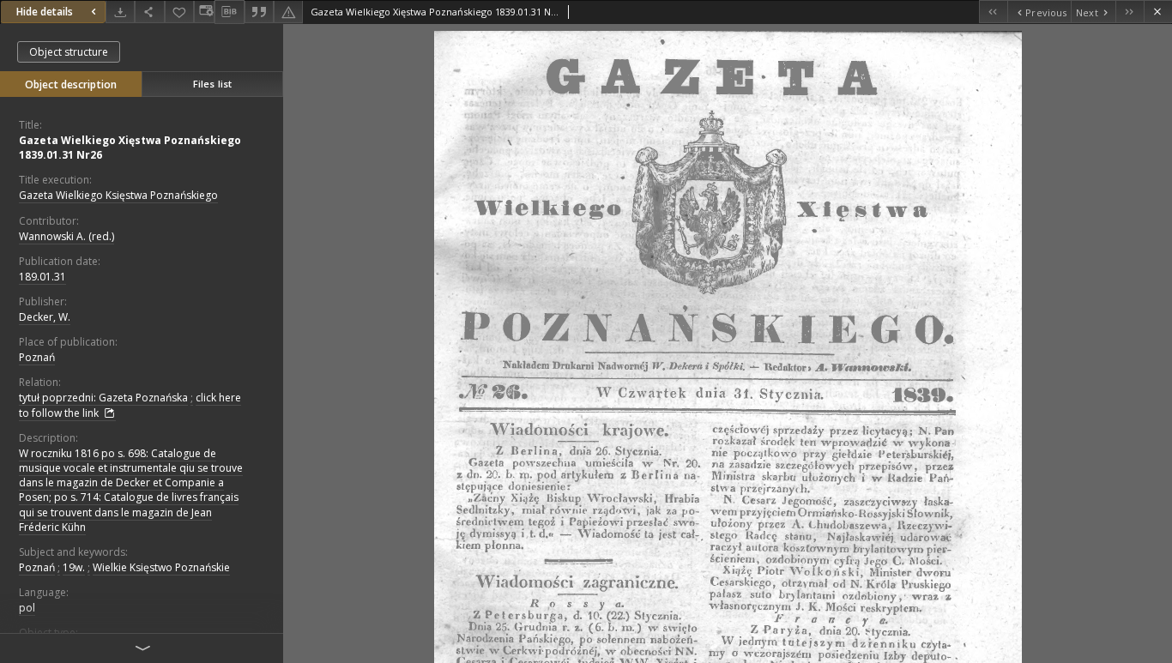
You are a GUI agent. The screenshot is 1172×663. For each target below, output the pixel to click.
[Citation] (259, 11)
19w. (74, 567)
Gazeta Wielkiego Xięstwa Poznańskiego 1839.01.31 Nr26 (130, 147)
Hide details (44, 11)
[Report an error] (288, 11)
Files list (212, 83)
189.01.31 (42, 276)
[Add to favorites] (179, 11)
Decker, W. (44, 317)
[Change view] (204, 11)
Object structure (68, 52)
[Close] (1158, 11)
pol (27, 607)
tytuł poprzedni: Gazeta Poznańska (103, 397)
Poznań (37, 357)
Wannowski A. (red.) (66, 236)
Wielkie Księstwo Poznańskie (161, 567)
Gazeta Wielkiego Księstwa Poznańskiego (118, 195)
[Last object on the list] (1129, 11)
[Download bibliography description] (229, 12)
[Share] (149, 11)
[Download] (120, 11)
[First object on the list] (993, 11)
